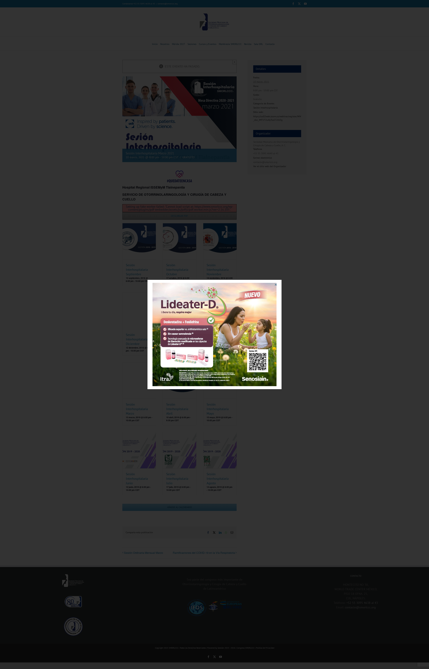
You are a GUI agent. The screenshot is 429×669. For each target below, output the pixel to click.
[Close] (275, 284)
